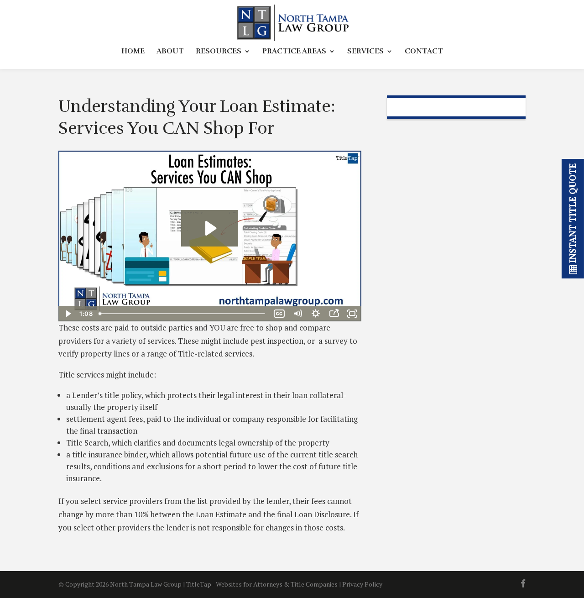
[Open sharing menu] (334, 313)
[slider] (183, 313)
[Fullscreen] (352, 313)
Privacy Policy (362, 584)
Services (365, 52)
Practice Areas (294, 52)
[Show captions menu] (279, 313)
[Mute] (297, 313)
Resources (218, 52)
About (170, 52)
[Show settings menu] (316, 313)
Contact (424, 52)
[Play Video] (67, 313)
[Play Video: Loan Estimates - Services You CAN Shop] (209, 228)
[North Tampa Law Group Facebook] (523, 584)
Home (133, 52)
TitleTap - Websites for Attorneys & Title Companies (262, 584)
